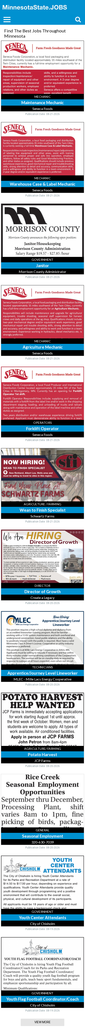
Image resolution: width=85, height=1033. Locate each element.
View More (42, 1022)
